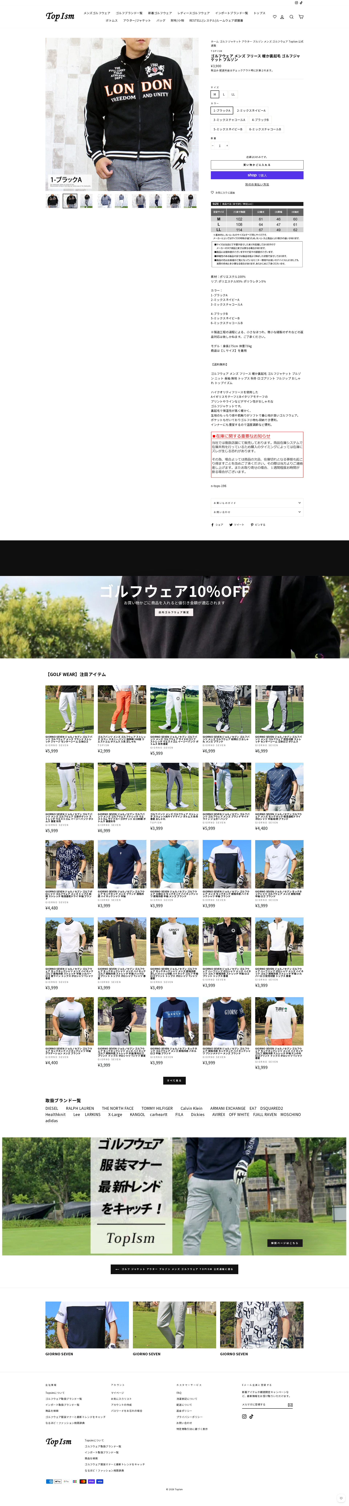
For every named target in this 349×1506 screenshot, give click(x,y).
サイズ (215, 87)
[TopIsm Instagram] (244, 1416)
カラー (215, 103)
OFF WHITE (239, 1114)
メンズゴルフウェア (97, 13)
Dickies (197, 1114)
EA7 (253, 1108)
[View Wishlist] (275, 17)
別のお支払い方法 (257, 184)
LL (233, 94)
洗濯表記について (186, 1399)
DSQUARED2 (271, 1108)
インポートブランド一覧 (231, 13)
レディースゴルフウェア (193, 13)
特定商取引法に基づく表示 (192, 1429)
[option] (122, 114)
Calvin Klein (192, 1108)
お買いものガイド (225, 502)
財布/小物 (177, 20)
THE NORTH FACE (118, 1108)
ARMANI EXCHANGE (228, 1108)
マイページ (117, 1393)
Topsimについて (55, 1393)
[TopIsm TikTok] (251, 1416)
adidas (51, 1120)
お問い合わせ (222, 511)
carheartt (159, 1114)
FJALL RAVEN (265, 1114)
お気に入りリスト (121, 1399)
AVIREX (218, 1114)
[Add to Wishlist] (91, 688)
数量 (213, 138)
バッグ (161, 20)
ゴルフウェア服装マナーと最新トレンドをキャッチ (75, 1417)
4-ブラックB (260, 119)
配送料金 (224, 70)
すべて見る (174, 1080)
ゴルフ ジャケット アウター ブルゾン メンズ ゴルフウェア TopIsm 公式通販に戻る (177, 1268)
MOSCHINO (290, 1114)
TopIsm (217, 50)
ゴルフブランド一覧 (129, 13)
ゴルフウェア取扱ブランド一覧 (63, 1399)
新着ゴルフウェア (160, 13)
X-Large (115, 1114)
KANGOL (137, 1114)
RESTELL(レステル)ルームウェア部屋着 (216, 20)
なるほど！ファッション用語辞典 (65, 1423)
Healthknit (55, 1114)
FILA (179, 1114)
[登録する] (290, 1404)
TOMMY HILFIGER (157, 1108)
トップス (260, 13)
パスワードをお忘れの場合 (127, 1410)
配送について (184, 1404)
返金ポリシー (184, 1410)
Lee (76, 1114)
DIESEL (51, 1108)
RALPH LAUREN (80, 1108)
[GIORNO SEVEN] (87, 1325)
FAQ (178, 1393)
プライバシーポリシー (189, 1417)
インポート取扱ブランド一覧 (62, 1404)
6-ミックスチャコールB (265, 129)
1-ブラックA (222, 110)
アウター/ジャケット (137, 20)
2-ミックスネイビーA (251, 110)
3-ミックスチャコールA (229, 119)
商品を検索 (52, 1410)
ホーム (215, 41)
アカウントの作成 (121, 1404)
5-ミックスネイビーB (228, 129)
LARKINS (93, 1114)
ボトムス (112, 20)
